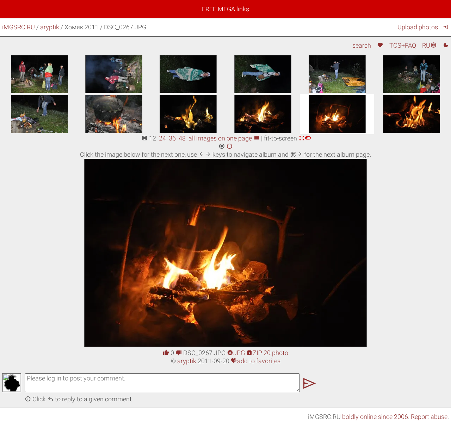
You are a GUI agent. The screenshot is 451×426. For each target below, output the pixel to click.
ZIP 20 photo (267, 352)
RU (429, 45)
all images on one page (224, 138)
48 (182, 138)
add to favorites (255, 361)
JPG (236, 352)
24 (162, 138)
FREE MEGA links (225, 9)
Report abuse (429, 416)
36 (172, 138)
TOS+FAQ (402, 45)
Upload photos (417, 27)
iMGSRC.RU (18, 27)
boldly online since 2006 (375, 416)
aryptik (49, 27)
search (361, 45)
